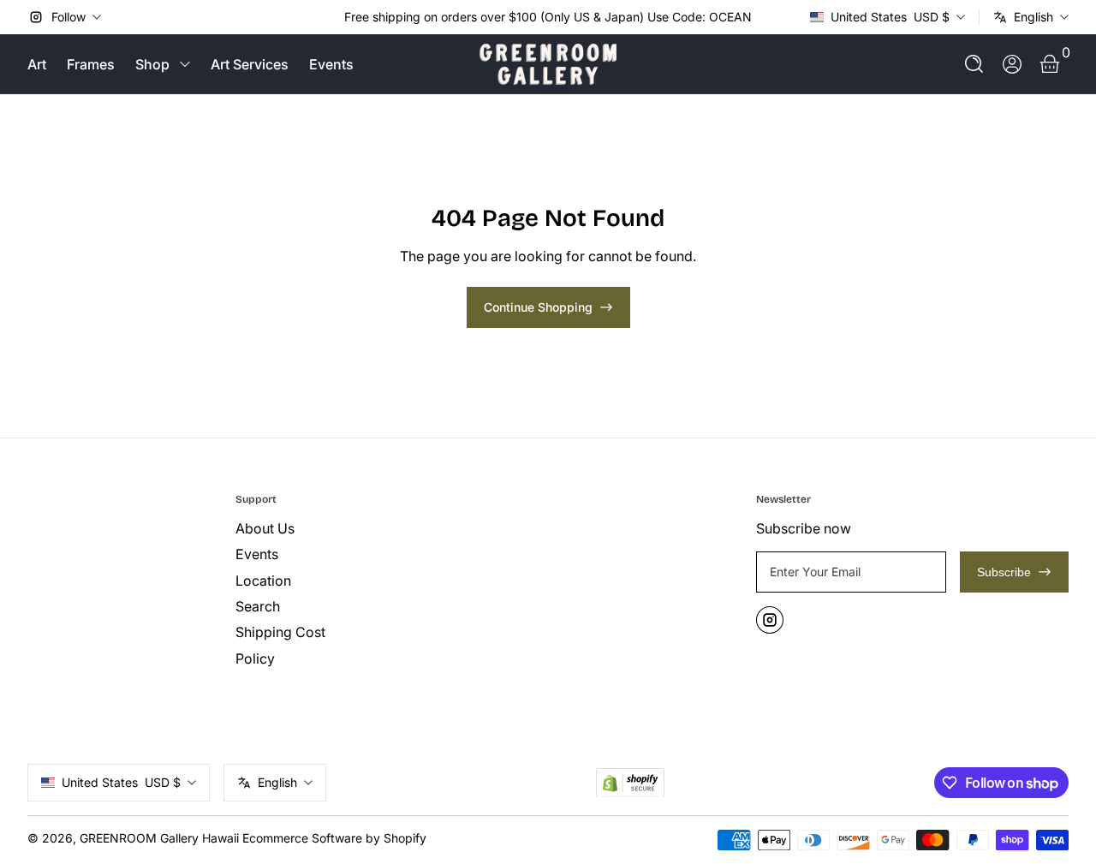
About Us (265, 528)
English (1033, 16)
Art (36, 64)
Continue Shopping (538, 307)
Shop (152, 64)
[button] (974, 64)
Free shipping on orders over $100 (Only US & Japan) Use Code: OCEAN (548, 16)
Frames (91, 64)
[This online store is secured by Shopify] (630, 783)
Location (263, 580)
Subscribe (1004, 572)
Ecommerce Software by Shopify (334, 838)
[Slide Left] (330, 17)
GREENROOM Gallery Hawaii (159, 838)
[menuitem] (332, 528)
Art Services (250, 64)
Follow (68, 16)
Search (257, 606)
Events (331, 64)
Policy (255, 658)
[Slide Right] (765, 17)
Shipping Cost (280, 632)
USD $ (890, 16)
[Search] (974, 64)
